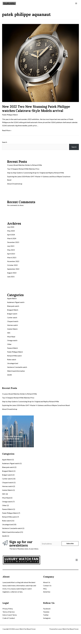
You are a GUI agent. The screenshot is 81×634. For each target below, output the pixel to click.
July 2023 (10, 246)
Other (9, 344)
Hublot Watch (12, 329)
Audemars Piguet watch (15, 302)
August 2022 (11, 273)
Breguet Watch (12, 310)
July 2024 (10, 227)
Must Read (11, 337)
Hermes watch (12, 325)
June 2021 (11, 277)
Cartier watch (12, 317)
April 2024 (11, 235)
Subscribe (70, 543)
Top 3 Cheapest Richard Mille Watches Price (23, 169)
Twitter (46, 615)
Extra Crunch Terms (10, 615)
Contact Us (47, 585)
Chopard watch (12, 321)
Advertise (46, 592)
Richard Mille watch (14, 356)
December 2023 (13, 242)
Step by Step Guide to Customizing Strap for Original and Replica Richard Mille (35, 173)
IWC (9, 333)
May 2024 (11, 231)
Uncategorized (12, 363)
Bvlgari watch (12, 314)
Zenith (9, 375)
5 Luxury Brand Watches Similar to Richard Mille (24, 165)
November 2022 (13, 261)
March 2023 (11, 257)
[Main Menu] (76, 3)
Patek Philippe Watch (10, 115)
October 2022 (12, 265)
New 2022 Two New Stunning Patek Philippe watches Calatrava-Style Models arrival (36, 109)
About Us (46, 582)
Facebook (47, 609)
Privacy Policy (8, 609)
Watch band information (16, 371)
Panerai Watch (12, 348)
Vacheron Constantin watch (17, 367)
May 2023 (11, 250)
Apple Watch (12, 298)
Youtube (46, 612)
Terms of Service (9, 612)
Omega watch (12, 340)
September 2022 (13, 269)
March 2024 (11, 238)
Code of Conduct (9, 618)
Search (4, 142)
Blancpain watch (13, 306)
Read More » (6, 130)
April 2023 (11, 254)
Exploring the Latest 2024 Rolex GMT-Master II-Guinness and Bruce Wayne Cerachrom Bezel (36, 405)
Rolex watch (11, 359)
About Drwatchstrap (14, 184)
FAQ (45, 589)
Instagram (47, 618)
